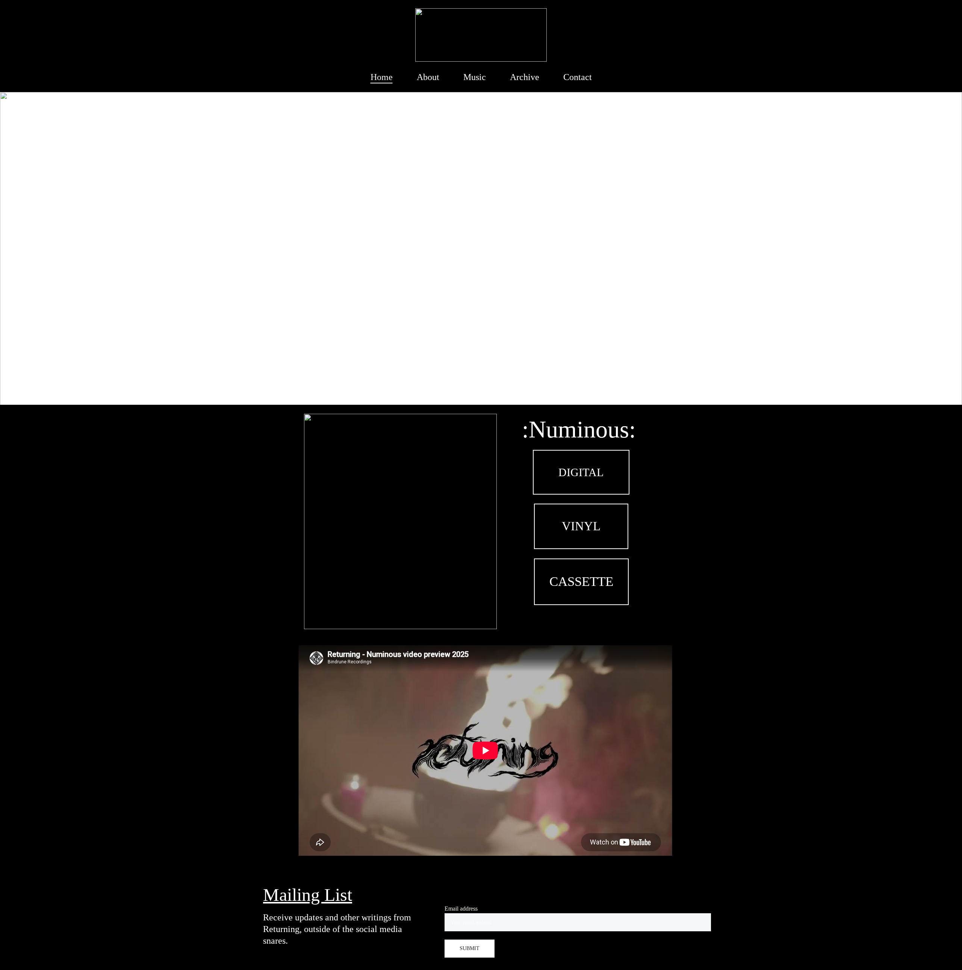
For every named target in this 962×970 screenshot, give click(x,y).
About (428, 77)
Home (382, 77)
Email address (461, 908)
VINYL (581, 526)
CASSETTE (581, 581)
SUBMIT (469, 948)
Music (474, 77)
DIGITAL (581, 472)
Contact (577, 77)
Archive (524, 77)
